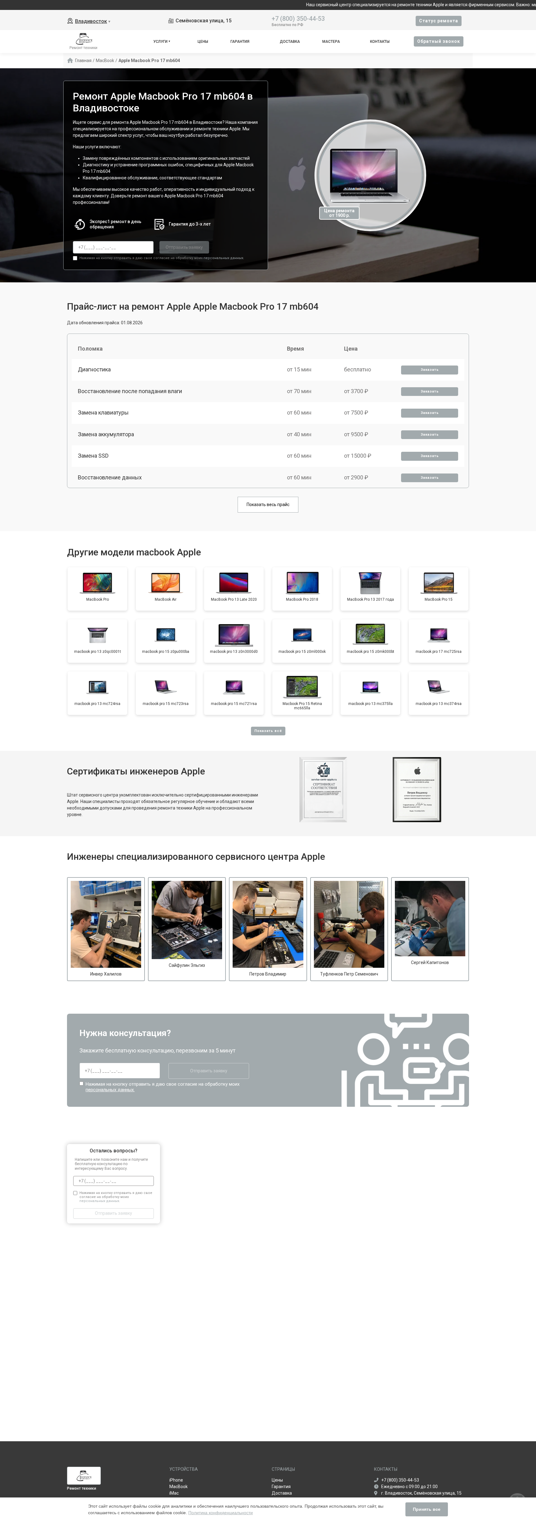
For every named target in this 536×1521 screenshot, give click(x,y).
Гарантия (239, 41)
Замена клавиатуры (103, 412)
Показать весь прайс (268, 504)
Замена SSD (93, 455)
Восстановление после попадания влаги (130, 391)
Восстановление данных (110, 477)
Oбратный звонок (438, 41)
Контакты (380, 41)
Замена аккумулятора (106, 434)
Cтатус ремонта (438, 20)
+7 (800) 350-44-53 (298, 18)
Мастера (331, 41)
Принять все (426, 1509)
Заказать (430, 370)
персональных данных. (223, 258)
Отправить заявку (184, 247)
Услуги (160, 41)
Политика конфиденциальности (220, 1512)
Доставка (290, 41)
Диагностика (94, 369)
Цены (203, 41)
